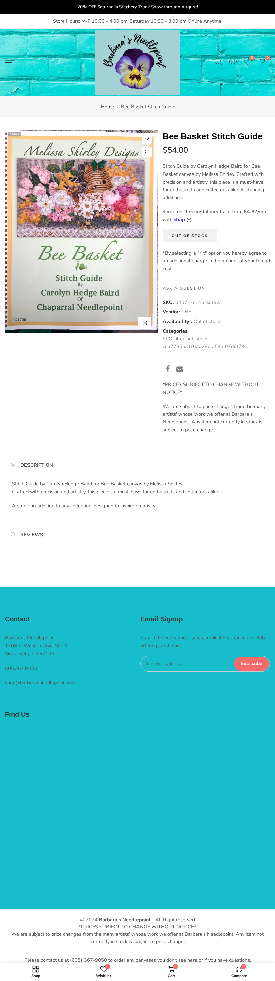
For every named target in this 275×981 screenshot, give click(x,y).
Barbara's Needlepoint (125, 919)
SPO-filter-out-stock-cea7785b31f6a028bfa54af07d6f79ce (206, 342)
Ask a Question (184, 288)
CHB (186, 311)
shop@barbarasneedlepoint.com (40, 682)
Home (107, 106)
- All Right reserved (173, 919)
